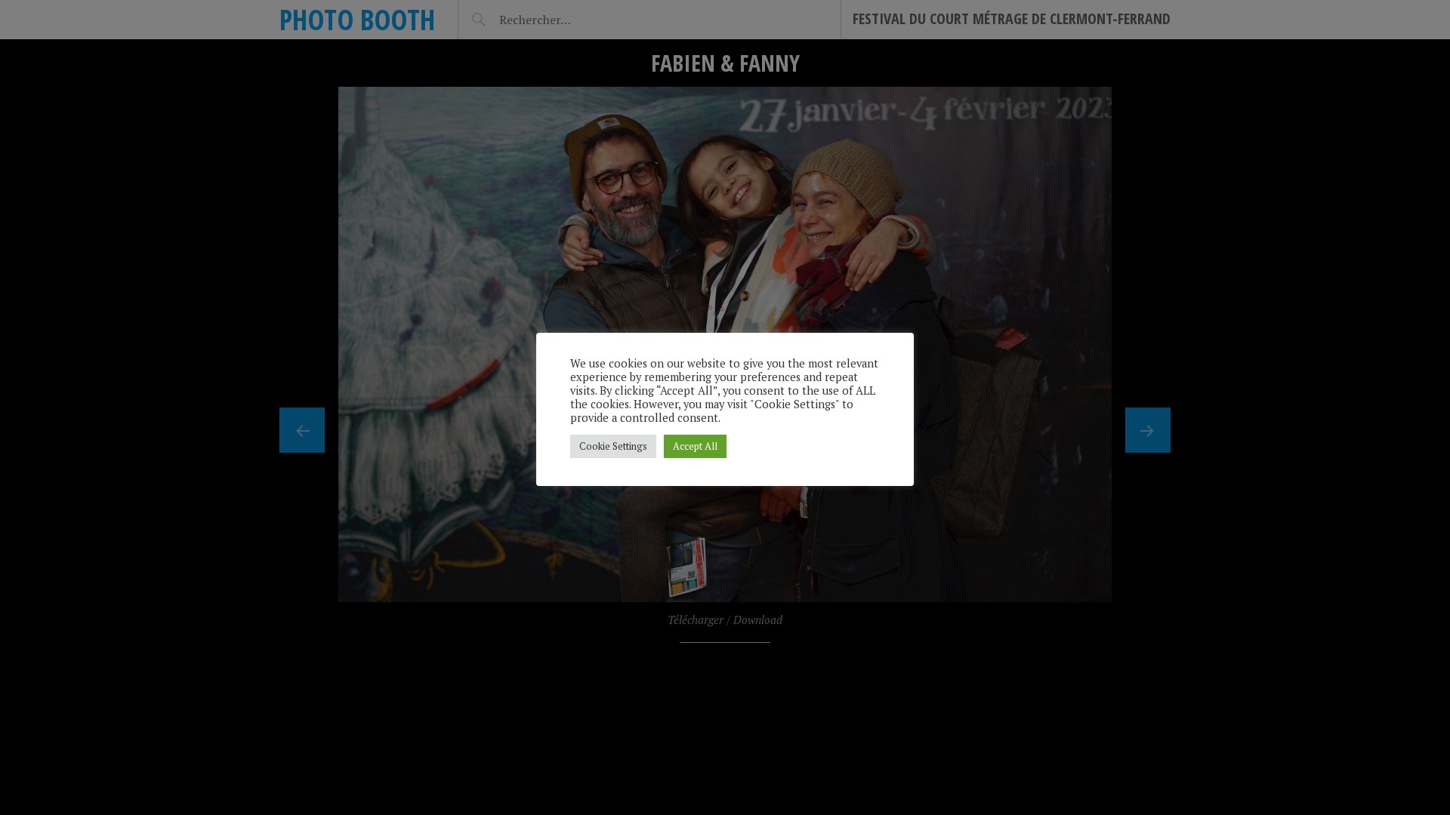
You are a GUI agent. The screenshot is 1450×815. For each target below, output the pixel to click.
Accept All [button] (695, 446)
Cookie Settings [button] (613, 446)
